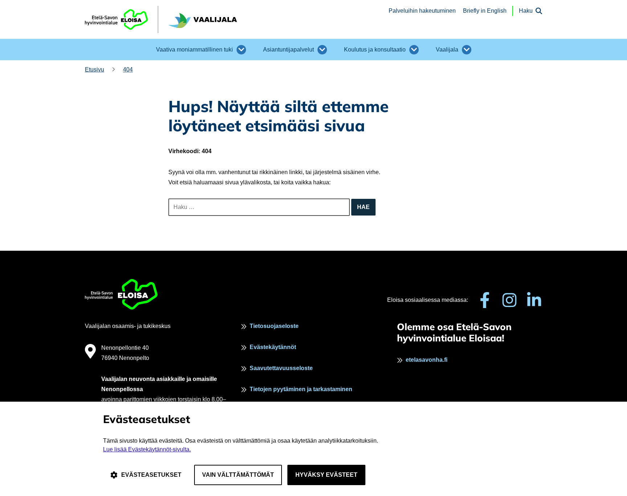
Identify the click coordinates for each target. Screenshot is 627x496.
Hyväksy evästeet (326, 475)
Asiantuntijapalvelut (288, 49)
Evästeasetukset (151, 475)
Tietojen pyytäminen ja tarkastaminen (301, 389)
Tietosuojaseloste (274, 326)
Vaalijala (447, 49)
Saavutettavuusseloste (281, 368)
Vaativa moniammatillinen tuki (194, 49)
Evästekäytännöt (273, 347)
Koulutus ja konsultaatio (375, 49)
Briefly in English (485, 11)
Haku (526, 11)
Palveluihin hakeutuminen (422, 11)
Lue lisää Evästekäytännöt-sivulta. (147, 449)
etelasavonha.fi (426, 360)
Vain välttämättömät (238, 475)
